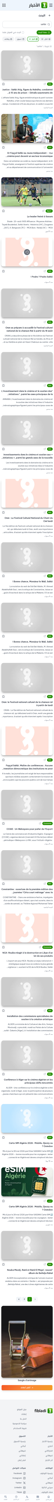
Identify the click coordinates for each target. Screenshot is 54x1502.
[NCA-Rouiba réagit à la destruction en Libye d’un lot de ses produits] (27, 928)
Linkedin (18, 1487)
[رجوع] (49, 15)
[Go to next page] (18, 1299)
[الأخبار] (44, 5)
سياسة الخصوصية (19, 1423)
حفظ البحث (42, 32)
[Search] (49, 24)
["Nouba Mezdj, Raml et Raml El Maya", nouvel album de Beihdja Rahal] (27, 1245)
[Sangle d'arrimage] (27, 1342)
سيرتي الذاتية (47, 1487)
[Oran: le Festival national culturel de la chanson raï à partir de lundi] (27, 677)
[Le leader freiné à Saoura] (27, 191)
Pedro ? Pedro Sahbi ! (42, 276)
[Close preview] (48, 262)
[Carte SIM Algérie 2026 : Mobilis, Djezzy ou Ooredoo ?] (27, 1118)
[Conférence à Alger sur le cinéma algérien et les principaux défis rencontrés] (27, 1054)
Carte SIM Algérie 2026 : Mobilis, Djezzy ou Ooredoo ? (31, 1144)
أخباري (50, 1446)
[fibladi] (50, 1410)
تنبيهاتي (49, 1455)
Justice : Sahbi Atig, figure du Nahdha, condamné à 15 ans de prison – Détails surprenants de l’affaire (27, 91)
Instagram (17, 1478)
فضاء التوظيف (47, 1492)
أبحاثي (23, 1446)
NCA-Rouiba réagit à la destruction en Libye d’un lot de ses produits (27, 954)
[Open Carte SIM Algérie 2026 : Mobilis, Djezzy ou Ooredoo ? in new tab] (45, 1137)
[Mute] (5, 262)
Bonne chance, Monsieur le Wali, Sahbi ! (32, 581)
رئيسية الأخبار (47, 1441)
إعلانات (23, 1414)
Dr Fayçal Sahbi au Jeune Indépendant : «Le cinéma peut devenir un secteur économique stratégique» (30, 155)
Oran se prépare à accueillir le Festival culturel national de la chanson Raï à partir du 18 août (29, 329)
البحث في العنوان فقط (11, 32)
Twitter (19, 1483)
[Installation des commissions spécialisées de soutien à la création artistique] (27, 991)
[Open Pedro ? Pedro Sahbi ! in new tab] (45, 271)
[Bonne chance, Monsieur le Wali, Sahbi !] (27, 556)
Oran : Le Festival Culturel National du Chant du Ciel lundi (29, 519)
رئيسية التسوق (20, 1441)
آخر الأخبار (49, 1460)
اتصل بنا (23, 1419)
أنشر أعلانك (25, 1387)
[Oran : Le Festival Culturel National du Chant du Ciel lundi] (27, 493)
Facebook (18, 1473)
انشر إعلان (22, 1460)
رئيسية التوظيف (46, 1473)
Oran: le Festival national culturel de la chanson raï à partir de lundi (27, 704)
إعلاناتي (22, 1455)
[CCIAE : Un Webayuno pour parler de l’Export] (27, 804)
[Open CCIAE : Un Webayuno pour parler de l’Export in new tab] (40, 823)
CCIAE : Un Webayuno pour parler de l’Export (30, 829)
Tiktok (19, 1492)
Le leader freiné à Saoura (40, 216)
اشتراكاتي (49, 1451)
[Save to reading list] (3, 84)
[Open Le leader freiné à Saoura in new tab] (43, 211)
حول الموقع (21, 1409)
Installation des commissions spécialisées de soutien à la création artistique (30, 1018)
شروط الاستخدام (19, 1428)
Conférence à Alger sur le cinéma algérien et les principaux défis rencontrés (28, 1081)
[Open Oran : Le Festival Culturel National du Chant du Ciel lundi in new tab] (45, 512)
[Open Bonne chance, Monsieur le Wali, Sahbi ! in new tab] (45, 576)
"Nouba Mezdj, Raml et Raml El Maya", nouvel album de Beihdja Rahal (30, 1271)
